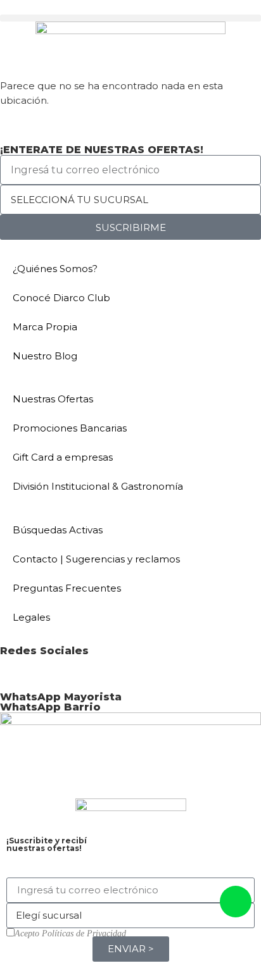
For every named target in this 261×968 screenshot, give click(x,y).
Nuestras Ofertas (53, 399)
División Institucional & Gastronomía (98, 486)
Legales (31, 617)
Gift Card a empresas (63, 457)
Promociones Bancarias (70, 428)
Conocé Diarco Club (61, 298)
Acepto (70, 933)
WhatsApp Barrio (50, 707)
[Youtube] (84, 672)
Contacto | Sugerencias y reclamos (96, 559)
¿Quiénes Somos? (55, 269)
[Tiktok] (118, 672)
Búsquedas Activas (58, 530)
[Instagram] (50, 672)
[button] (130, 18)
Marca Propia (45, 327)
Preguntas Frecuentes (67, 588)
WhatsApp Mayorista (61, 697)
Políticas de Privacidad (84, 933)
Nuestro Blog (45, 356)
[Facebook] (16, 672)
